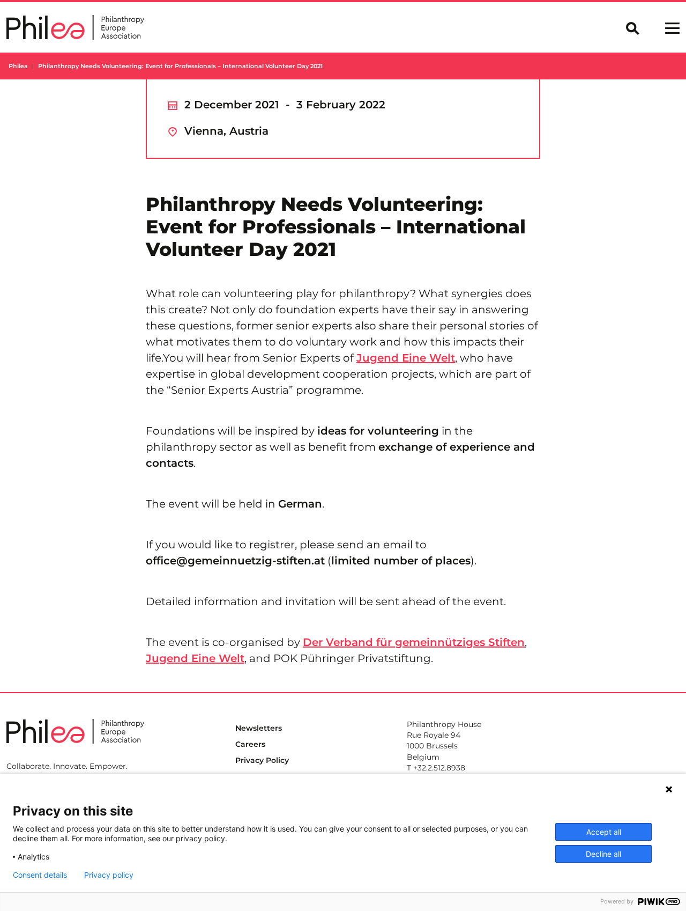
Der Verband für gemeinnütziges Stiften (414, 642)
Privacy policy (108, 875)
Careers (250, 744)
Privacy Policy (262, 760)
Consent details (40, 875)
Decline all (603, 853)
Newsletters (258, 728)
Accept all (603, 831)
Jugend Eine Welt (405, 357)
